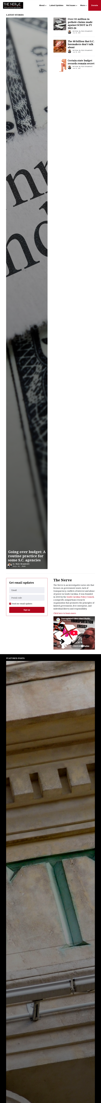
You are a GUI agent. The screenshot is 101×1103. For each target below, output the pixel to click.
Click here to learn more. (64, 613)
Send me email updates (22, 603)
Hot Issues (70, 5)
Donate (94, 5)
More (82, 5)
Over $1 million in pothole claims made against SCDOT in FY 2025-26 (80, 23)
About (42, 5)
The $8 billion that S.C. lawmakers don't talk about (81, 44)
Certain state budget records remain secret (81, 62)
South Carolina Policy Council (80, 597)
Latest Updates (56, 5)
